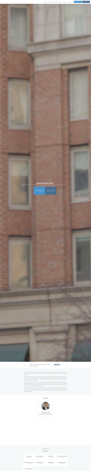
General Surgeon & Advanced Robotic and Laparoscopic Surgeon (45, 414)
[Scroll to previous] (25, 365)
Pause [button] (26, 366)
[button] (86, 2)
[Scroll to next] (66, 365)
